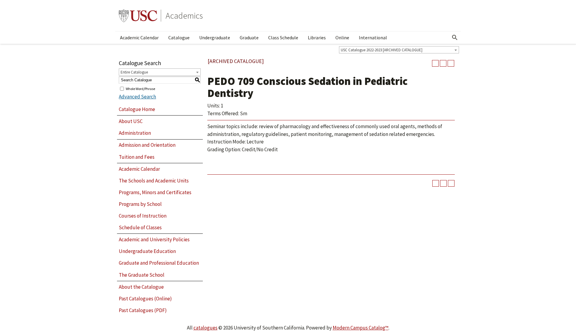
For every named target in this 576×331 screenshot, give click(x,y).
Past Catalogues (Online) (145, 298)
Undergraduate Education (147, 251)
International (373, 38)
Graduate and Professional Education (159, 263)
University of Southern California (138, 15)
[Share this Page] (435, 63)
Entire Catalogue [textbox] (134, 72)
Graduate (249, 38)
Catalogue (179, 38)
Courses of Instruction (142, 215)
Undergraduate (214, 38)
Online (342, 38)
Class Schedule (283, 38)
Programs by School (140, 204)
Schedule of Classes (140, 227)
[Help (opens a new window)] (451, 63)
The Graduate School (141, 275)
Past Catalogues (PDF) (143, 310)
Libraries (317, 38)
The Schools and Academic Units (154, 180)
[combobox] (399, 49)
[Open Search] (455, 38)
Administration (135, 133)
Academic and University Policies (154, 239)
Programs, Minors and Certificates (155, 192)
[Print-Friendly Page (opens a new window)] (443, 63)
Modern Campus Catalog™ (360, 327)
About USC (130, 121)
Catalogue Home (137, 109)
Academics (184, 15)
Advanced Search (137, 96)
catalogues (206, 327)
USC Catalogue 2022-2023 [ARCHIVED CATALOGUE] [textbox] (381, 50)
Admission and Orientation (147, 145)
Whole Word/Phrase (140, 88)
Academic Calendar (139, 38)
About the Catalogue (141, 287)
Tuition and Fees (136, 157)
